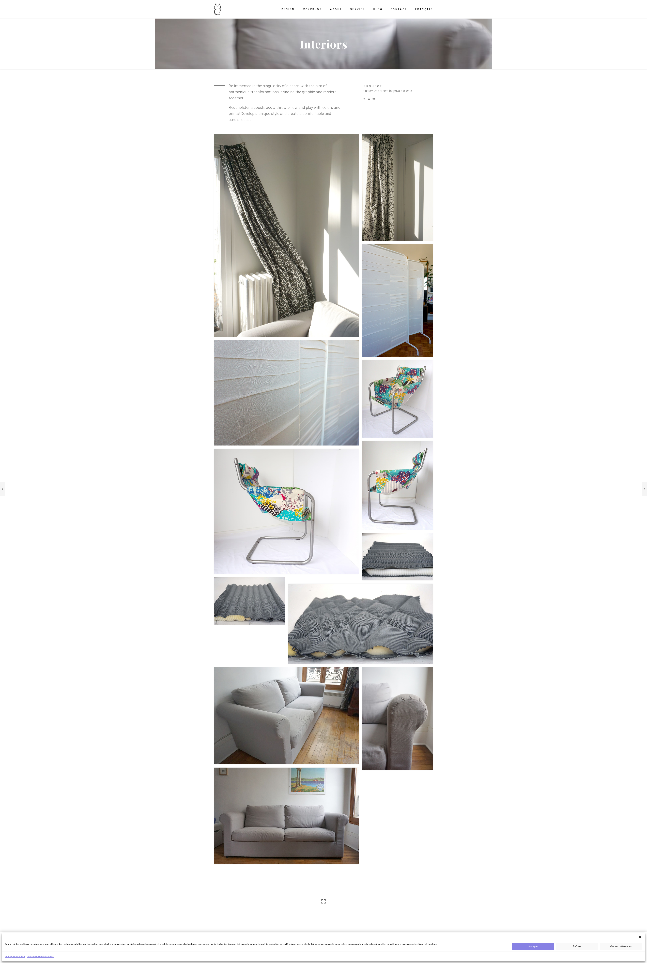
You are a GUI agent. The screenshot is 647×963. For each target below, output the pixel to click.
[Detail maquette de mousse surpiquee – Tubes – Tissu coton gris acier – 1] (249, 601)
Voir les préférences (621, 946)
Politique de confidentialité (40, 956)
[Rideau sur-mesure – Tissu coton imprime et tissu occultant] (286, 235)
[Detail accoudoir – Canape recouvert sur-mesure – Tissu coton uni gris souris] (397, 718)
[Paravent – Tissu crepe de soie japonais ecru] (397, 300)
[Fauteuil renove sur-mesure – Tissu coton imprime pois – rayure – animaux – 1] (397, 399)
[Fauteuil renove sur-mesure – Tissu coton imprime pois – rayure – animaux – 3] (286, 511)
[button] (640, 937)
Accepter (533, 946)
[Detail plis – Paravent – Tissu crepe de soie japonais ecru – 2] (286, 393)
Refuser (577, 946)
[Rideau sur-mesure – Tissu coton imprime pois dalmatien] (397, 187)
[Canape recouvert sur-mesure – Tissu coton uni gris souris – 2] (286, 715)
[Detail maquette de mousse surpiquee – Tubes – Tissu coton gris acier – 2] (397, 556)
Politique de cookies (15, 956)
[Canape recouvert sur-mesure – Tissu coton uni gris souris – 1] (286, 816)
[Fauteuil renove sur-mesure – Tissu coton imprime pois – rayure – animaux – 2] (397, 485)
